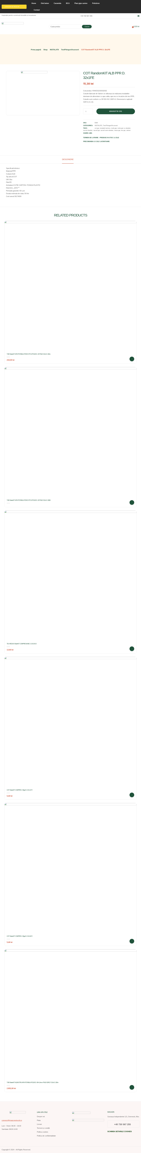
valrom (128, 130)
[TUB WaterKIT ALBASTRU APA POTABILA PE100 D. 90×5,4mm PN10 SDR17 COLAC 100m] (70, 1015)
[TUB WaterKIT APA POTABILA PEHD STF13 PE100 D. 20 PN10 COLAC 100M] (70, 433)
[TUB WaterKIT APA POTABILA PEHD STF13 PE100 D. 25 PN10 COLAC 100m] (70, 287)
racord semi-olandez (107, 130)
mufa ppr (114, 128)
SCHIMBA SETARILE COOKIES (119, 1131)
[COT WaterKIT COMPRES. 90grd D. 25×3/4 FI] (70, 869)
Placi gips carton (80, 3)
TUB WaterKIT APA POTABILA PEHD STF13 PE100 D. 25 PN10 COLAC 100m (28, 354)
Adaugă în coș (115, 111)
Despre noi (41, 1116)
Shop (45, 50)
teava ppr (117, 130)
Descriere (68, 159)
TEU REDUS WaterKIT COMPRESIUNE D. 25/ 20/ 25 (21, 644)
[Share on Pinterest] (111, 133)
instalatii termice (105, 128)
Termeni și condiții (43, 1128)
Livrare (39, 1124)
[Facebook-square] (138, 16)
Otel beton (45, 3)
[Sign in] (128, 26)
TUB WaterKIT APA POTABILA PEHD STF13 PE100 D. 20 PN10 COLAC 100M (28, 500)
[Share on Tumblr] (107, 133)
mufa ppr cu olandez (124, 128)
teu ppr (123, 130)
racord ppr (96, 130)
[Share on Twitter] (99, 133)
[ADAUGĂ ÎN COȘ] (131, 359)
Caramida (57, 3)
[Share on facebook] (95, 133)
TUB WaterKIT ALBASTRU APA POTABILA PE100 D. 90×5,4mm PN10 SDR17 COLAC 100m (32, 1082)
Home (34, 3)
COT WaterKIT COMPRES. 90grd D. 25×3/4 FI (19, 936)
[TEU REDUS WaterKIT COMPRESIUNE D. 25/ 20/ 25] (70, 577)
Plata (39, 1120)
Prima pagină (36, 50)
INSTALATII (54, 50)
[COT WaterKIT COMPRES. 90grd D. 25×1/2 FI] (70, 723)
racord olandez (88, 130)
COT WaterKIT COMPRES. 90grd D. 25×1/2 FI (19, 790)
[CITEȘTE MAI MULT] (131, 502)
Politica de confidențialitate (46, 1136)
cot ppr (97, 128)
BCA (68, 3)
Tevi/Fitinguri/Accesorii (70, 50)
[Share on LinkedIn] (103, 133)
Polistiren (96, 3)
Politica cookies (42, 1132)
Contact (37, 10)
